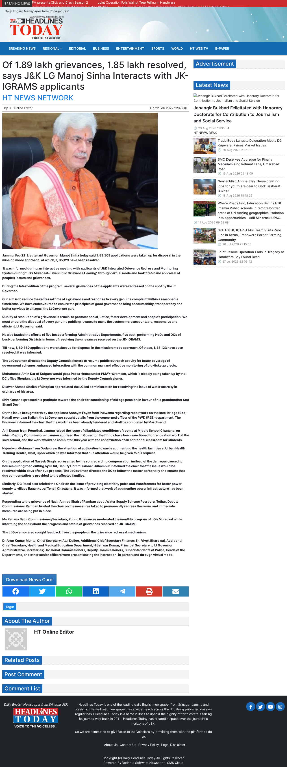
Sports (157, 48)
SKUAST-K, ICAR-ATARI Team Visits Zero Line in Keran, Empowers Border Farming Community (249, 235)
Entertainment (130, 48)
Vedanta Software (135, 763)
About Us (110, 745)
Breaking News (22, 48)
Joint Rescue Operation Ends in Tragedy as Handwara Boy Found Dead (251, 254)
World (177, 48)
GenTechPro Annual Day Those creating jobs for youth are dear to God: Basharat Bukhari (249, 186)
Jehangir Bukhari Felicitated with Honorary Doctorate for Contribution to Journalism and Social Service (238, 114)
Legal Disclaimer (173, 745)
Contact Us (128, 745)
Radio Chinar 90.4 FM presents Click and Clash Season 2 (46, 2)
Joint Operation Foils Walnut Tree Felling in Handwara (136, 2)
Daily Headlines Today (139, 758)
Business (101, 48)
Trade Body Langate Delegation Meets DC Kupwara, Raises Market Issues (250, 143)
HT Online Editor (21, 108)
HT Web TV (199, 48)
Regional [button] (51, 48)
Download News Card (29, 579)
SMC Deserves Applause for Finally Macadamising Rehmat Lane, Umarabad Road (248, 164)
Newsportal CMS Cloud (166, 763)
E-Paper (222, 48)
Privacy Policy (148, 745)
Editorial (77, 48)
